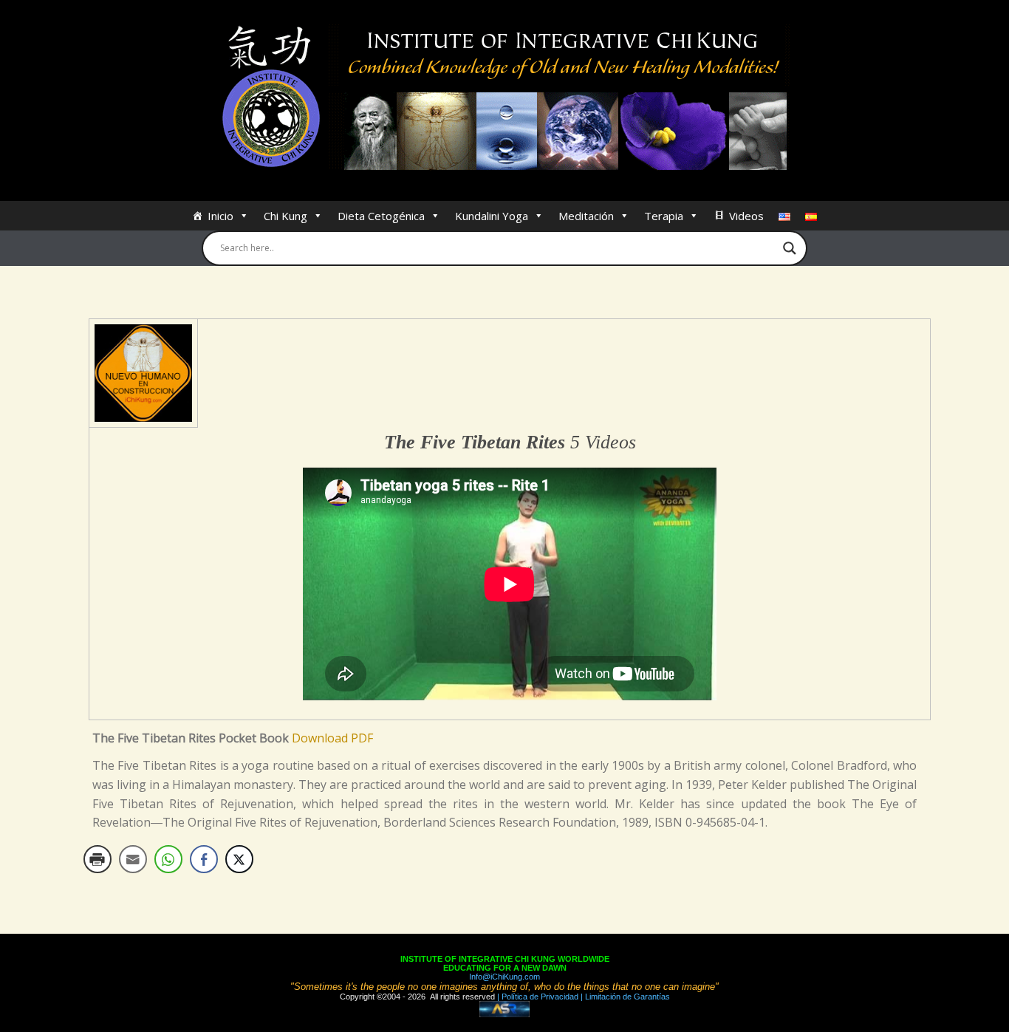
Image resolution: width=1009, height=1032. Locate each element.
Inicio (220, 215)
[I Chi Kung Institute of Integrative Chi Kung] (505, 97)
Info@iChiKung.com (504, 976)
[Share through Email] (133, 859)
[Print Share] (97, 859)
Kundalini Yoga (491, 215)
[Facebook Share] (204, 859)
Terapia (663, 215)
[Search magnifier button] (789, 248)
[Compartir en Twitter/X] (239, 859)
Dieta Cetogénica (381, 215)
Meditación (586, 215)
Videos (746, 215)
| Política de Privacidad (536, 996)
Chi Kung (285, 215)
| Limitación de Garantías (624, 996)
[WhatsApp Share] (168, 859)
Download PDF (332, 738)
